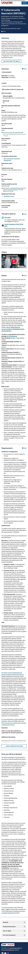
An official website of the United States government (14, 0)
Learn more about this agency (11, 61)
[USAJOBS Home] (7, 2)
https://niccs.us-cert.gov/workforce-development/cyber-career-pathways (12, 329)
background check (15, 188)
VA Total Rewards (12, 336)
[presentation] (14, 89)
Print (4, 31)
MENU (25, 3)
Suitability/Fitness (9, 196)
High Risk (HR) (5, 186)
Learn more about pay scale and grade (13, 132)
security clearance (13, 189)
